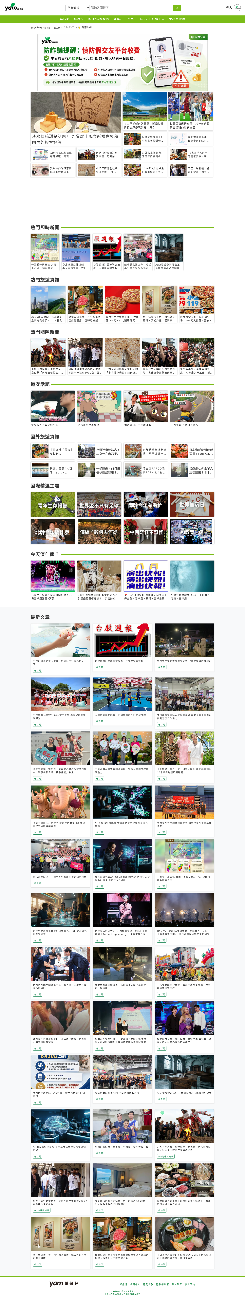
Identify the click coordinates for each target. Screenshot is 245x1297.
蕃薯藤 (13, 7)
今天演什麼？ (45, 554)
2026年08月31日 (41, 27)
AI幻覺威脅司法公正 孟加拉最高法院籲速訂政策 (184, 1092)
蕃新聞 (65, 19)
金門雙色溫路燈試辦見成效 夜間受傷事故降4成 (184, 660)
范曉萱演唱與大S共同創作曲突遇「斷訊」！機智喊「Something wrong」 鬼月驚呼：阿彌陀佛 (121, 934)
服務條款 (148, 1284)
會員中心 (135, 1284)
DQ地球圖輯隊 (98, 19)
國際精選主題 (45, 486)
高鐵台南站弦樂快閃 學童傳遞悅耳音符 (117, 1092)
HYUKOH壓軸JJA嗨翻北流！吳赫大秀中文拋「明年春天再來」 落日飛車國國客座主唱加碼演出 (183, 934)
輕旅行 (79, 19)
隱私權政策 (162, 1284)
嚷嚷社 (118, 19)
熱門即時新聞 (45, 227)
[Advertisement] (116, 201)
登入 (229, 7)
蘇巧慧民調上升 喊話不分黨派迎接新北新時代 (60, 876)
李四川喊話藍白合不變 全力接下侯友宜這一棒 (122, 1146)
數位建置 (177, 1284)
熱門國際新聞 (45, 332)
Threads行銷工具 (151, 19)
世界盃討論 (177, 19)
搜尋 (130, 19)
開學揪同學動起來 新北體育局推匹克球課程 (120, 714)
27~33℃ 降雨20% (78, 27)
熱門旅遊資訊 (45, 280)
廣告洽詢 (190, 1284)
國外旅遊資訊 (45, 437)
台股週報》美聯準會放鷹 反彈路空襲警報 (119, 660)
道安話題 (40, 384)
